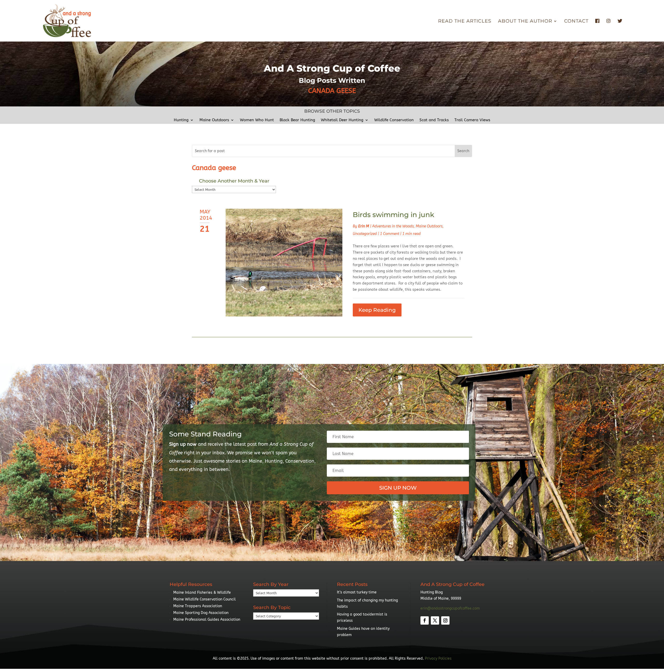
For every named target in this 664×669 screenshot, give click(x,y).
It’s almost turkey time (357, 592)
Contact (576, 21)
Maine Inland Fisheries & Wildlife (202, 592)
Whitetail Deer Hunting (342, 120)
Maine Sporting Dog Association (201, 613)
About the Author (525, 21)
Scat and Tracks (434, 120)
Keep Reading (377, 310)
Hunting (181, 120)
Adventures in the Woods (393, 226)
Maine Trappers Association (197, 606)
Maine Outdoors (214, 120)
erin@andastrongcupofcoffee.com (450, 608)
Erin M (363, 226)
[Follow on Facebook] (424, 620)
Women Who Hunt (257, 120)
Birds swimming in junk (393, 215)
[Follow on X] (435, 620)
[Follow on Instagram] (445, 620)
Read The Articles (464, 21)
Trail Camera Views (472, 120)
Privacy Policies (438, 658)
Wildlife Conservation (394, 120)
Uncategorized (365, 234)
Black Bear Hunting (297, 120)
